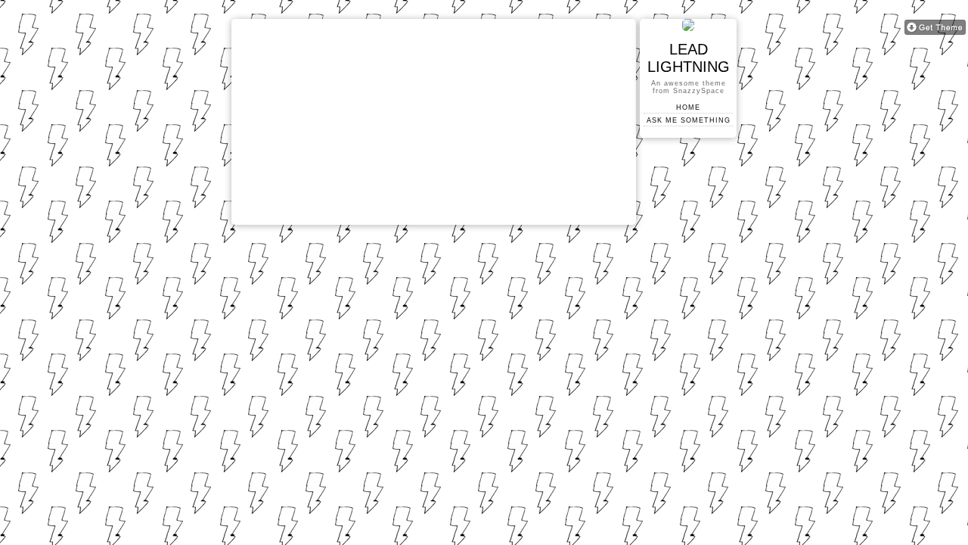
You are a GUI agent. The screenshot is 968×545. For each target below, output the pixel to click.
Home (688, 107)
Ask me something (689, 120)
